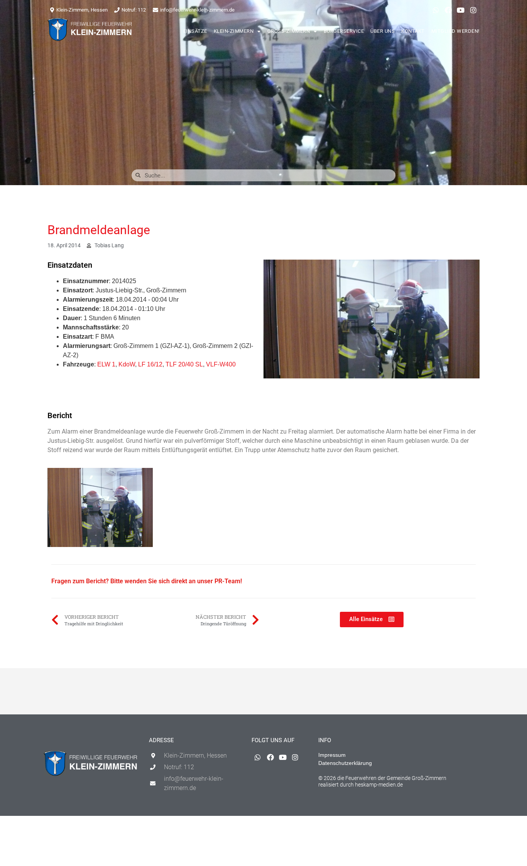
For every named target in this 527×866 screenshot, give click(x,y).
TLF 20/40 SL (184, 364)
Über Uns (382, 31)
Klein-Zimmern (234, 31)
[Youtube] (460, 10)
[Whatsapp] (435, 10)
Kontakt (413, 31)
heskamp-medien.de (379, 785)
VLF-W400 (221, 364)
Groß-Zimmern (288, 31)
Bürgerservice (344, 31)
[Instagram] (473, 10)
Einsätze (195, 31)
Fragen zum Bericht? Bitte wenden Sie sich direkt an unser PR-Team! (146, 581)
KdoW (126, 364)
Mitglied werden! (455, 31)
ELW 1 (106, 364)
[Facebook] (448, 10)
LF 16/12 (150, 364)
